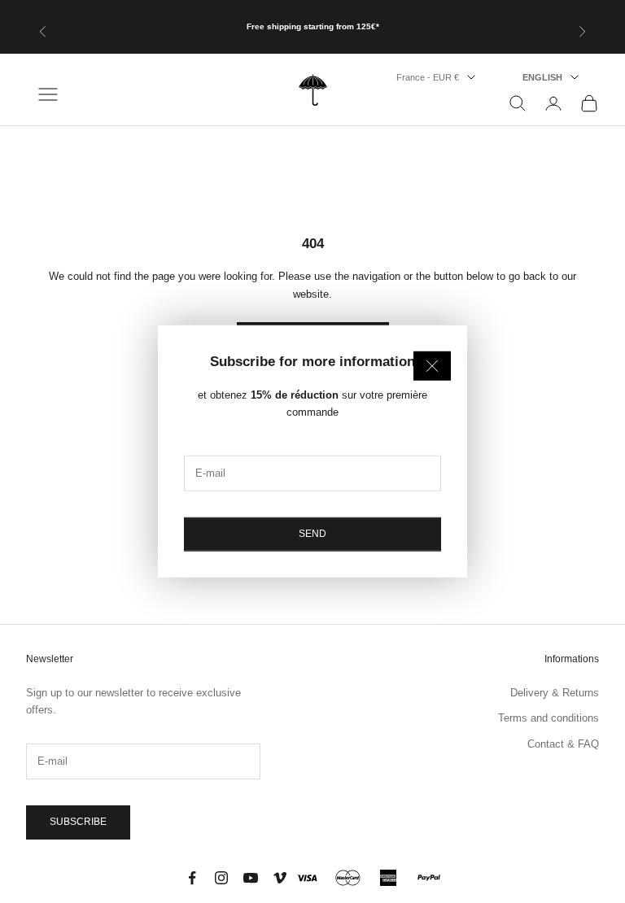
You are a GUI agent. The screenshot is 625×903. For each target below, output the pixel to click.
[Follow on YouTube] (251, 878)
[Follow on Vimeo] (280, 878)
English (542, 77)
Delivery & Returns (554, 693)
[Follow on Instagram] (221, 878)
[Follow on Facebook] (192, 878)
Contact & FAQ (563, 744)
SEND (312, 533)
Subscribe (78, 821)
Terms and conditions (548, 718)
